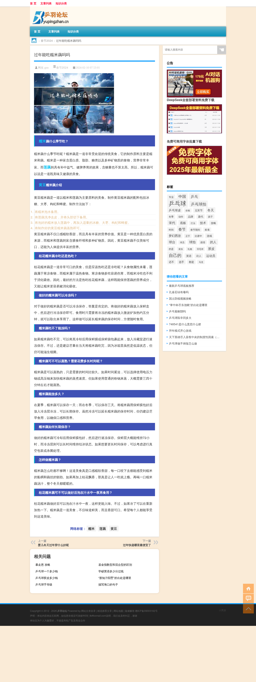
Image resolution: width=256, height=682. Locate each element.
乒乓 (194, 196)
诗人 (198, 256)
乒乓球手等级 (43, 584)
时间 (171, 229)
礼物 (190, 248)
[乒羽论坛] (51, 8)
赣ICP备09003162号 (146, 610)
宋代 (172, 222)
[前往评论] (247, 598)
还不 (171, 262)
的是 (171, 248)
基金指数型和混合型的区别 (115, 564)
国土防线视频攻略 (180, 298)
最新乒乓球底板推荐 (181, 286)
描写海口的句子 (108, 584)
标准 (207, 229)
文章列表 (46, 3)
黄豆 (42, 184)
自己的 (175, 255)
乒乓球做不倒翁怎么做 (183, 343)
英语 (188, 256)
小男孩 (222, 610)
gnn (46, 67)
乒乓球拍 (198, 204)
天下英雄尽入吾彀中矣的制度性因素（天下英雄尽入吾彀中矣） (195, 337)
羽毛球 (200, 248)
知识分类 (61, 3)
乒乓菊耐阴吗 (177, 311)
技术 (203, 223)
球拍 (192, 242)
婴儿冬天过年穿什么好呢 (53, 545)
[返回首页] (247, 588)
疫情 (202, 242)
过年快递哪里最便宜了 (137, 545)
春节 (182, 229)
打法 (193, 223)
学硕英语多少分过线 (111, 571)
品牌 (190, 216)
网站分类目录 (88, 610)
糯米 (42, 141)
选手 (181, 262)
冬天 (210, 210)
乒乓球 (177, 203)
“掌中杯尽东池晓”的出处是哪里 (188, 305)
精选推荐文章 (104, 610)
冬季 (171, 216)
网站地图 (118, 610)
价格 (188, 210)
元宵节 (199, 210)
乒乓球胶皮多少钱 (46, 578)
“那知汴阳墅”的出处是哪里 (114, 578)
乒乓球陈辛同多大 (180, 318)
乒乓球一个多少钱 (46, 571)
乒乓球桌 (175, 210)
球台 (172, 242)
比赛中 (198, 235)
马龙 (201, 261)
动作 (180, 216)
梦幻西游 (175, 235)
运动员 (210, 255)
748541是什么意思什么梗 (185, 324)
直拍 (180, 248)
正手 (188, 235)
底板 (183, 223)
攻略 (213, 223)
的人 (213, 242)
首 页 (33, 3)
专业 (171, 197)
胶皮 (211, 248)
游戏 (209, 236)
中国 (182, 196)
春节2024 (47, 41)
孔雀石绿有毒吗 (179, 292)
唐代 (200, 216)
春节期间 (195, 229)
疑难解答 (130, 610)
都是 (191, 262)
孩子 (210, 216)
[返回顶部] (247, 608)
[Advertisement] (120, 654)
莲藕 (47, 167)
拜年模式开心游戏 (180, 330)
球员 (182, 242)
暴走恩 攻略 (42, 564)
